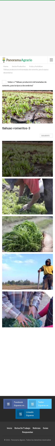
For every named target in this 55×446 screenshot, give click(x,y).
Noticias (36, 428)
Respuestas (27, 432)
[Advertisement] (27, 28)
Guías (45, 428)
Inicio (9, 428)
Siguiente (45, 136)
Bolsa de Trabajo (22, 428)
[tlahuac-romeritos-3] (27, 196)
